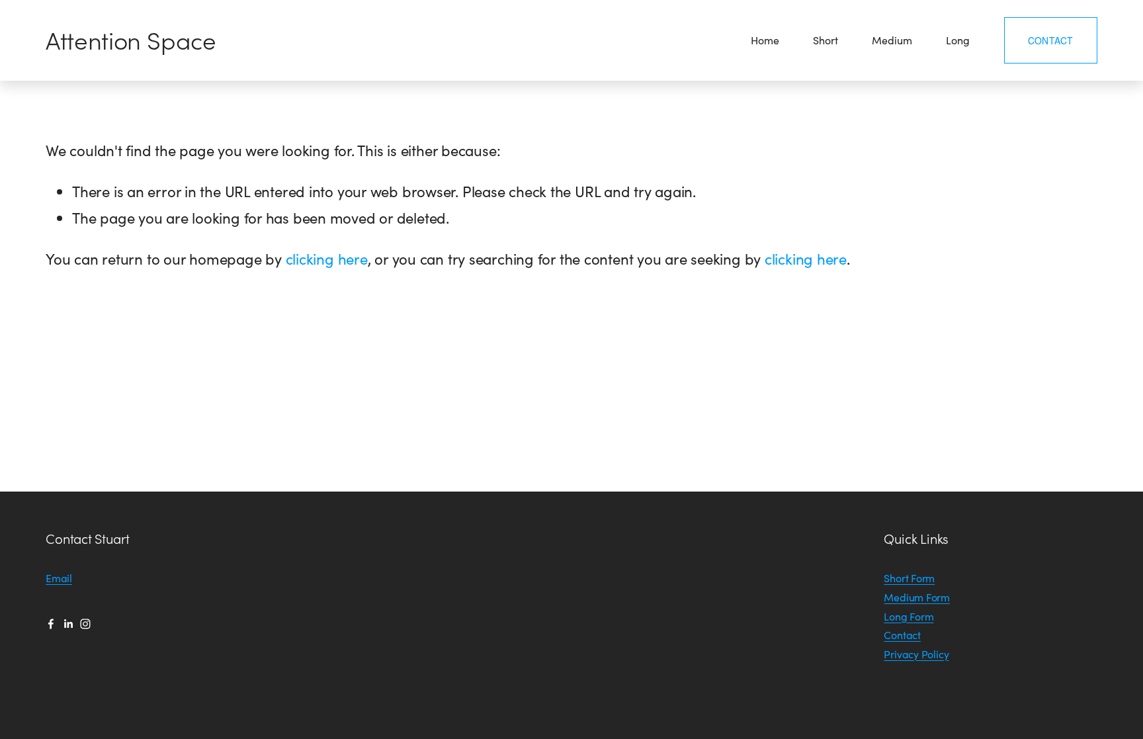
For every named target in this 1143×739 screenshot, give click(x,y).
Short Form (909, 578)
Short (825, 40)
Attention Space (131, 40)
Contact (902, 635)
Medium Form (917, 597)
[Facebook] (51, 624)
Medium (891, 40)
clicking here (327, 259)
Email (59, 578)
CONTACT (1051, 40)
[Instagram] (85, 624)
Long (957, 40)
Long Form (908, 616)
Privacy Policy (916, 654)
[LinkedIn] (68, 624)
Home (765, 40)
